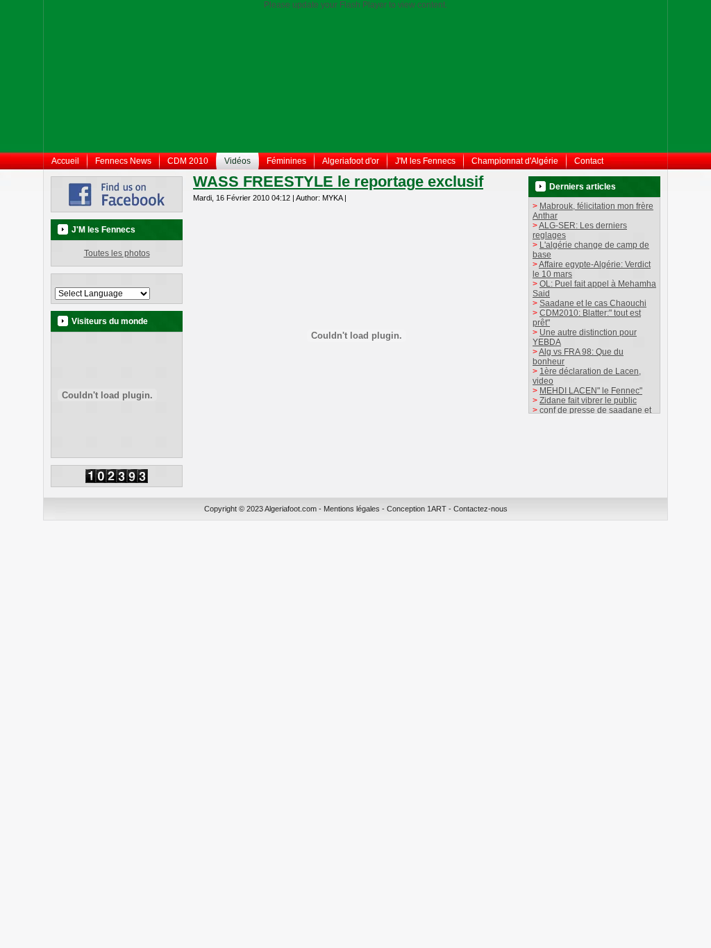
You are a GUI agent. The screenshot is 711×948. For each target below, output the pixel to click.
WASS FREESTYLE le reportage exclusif (338, 181)
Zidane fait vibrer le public (588, 400)
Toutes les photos (117, 253)
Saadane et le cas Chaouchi (592, 303)
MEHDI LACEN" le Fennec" (590, 391)
